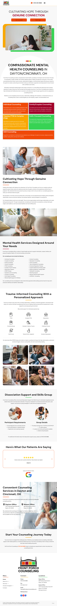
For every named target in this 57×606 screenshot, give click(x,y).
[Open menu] (44, 3)
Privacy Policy (35, 603)
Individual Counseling (12, 104)
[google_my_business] (25, 596)
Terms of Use (30, 603)
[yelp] (23, 596)
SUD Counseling (9, 132)
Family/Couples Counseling (40, 104)
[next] (52, 459)
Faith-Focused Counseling (40, 116)
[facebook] (21, 596)
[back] (5, 459)
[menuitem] (10, 579)
